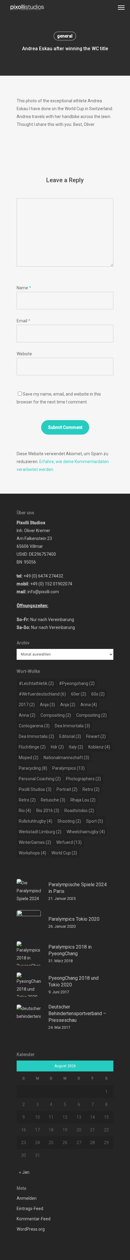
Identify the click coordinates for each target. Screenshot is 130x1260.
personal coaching (40, 778)
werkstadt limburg (40, 831)
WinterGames (35, 842)
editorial (70, 736)
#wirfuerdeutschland (42, 694)
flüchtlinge (32, 747)
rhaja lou (83, 800)
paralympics (68, 768)
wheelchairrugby (86, 831)
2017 (27, 704)
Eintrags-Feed (30, 1208)
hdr (57, 747)
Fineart (96, 736)
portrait (67, 789)
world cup (64, 852)
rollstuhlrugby (35, 821)
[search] (109, 7)
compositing (56, 715)
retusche (53, 800)
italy (76, 747)
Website (24, 353)
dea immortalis (72, 725)
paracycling (33, 768)
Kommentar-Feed (33, 1218)
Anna (88, 704)
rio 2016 (47, 810)
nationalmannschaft (66, 757)
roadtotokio (79, 810)
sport (94, 821)
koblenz (99, 747)
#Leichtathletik (36, 683)
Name (24, 287)
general (65, 36)
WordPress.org (31, 1229)
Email (23, 320)
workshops (32, 852)
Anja (47, 704)
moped (28, 757)
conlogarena (34, 725)
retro (91, 789)
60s (98, 694)
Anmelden (27, 1198)
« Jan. (24, 1172)
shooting (69, 821)
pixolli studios (35, 789)
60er (78, 694)
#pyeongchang (77, 683)
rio (25, 810)
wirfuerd (69, 842)
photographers (83, 778)
